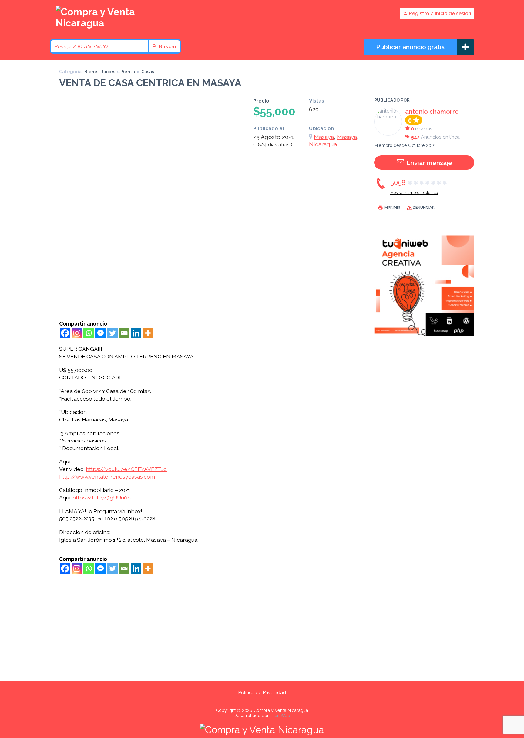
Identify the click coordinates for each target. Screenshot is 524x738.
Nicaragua (323, 144)
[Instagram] (77, 333)
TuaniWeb (280, 715)
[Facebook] (65, 333)
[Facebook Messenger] (100, 333)
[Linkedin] (136, 333)
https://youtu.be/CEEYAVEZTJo (126, 469)
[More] (148, 333)
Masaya (324, 137)
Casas (147, 71)
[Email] (124, 333)
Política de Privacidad (262, 693)
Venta (128, 71)
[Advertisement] (210, 274)
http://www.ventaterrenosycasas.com (107, 476)
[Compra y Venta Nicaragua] (98, 23)
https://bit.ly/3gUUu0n (101, 497)
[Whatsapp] (88, 333)
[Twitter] (112, 333)
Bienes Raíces (99, 71)
